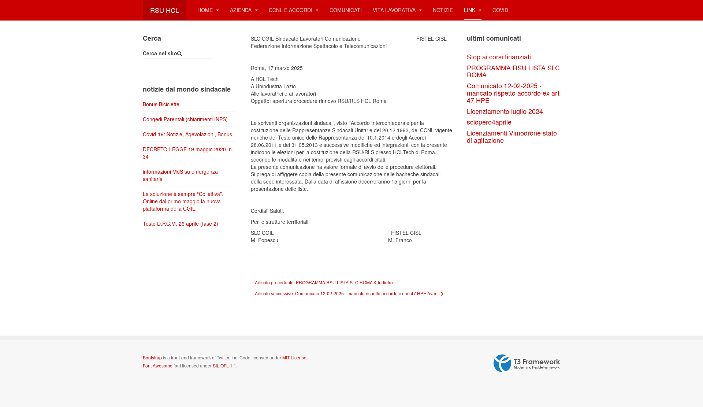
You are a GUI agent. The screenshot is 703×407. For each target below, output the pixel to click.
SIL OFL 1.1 (224, 365)
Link (470, 10)
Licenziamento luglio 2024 (505, 111)
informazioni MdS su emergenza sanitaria (180, 175)
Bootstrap (152, 357)
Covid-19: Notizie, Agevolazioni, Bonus (187, 134)
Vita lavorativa (395, 10)
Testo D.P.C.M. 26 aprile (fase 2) (180, 223)
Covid (500, 10)
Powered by (527, 363)
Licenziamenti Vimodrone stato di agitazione (512, 136)
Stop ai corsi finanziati (499, 56)
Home (205, 10)
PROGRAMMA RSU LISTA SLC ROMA (513, 71)
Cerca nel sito (160, 53)
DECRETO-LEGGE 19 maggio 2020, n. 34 (188, 152)
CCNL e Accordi (291, 10)
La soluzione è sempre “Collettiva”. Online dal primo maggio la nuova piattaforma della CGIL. (183, 201)
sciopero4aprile (489, 121)
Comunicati (346, 10)
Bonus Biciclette (161, 104)
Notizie (443, 10)
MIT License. (295, 357)
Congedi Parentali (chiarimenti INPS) (185, 119)
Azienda (241, 10)
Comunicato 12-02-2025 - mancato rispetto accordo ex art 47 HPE (513, 93)
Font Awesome (157, 365)
